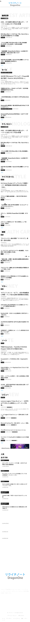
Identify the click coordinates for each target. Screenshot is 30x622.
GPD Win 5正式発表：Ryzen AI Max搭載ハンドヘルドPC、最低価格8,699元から (15, 60)
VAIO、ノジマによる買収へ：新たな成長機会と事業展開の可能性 (15, 376)
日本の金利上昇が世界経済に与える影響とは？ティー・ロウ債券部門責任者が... (14, 305)
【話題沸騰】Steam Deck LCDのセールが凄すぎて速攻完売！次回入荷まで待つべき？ (14, 52)
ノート (2, 343)
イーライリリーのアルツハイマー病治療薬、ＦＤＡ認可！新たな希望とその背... (14, 251)
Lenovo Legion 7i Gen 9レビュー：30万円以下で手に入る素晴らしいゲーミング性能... (14, 403)
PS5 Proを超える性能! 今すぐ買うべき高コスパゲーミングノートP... (14, 484)
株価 (2, 289)
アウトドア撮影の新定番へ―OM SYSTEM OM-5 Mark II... (14, 197)
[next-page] (2, 65)
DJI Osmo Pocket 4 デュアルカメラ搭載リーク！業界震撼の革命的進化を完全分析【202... (14, 185)
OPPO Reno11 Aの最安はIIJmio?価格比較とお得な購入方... (14, 507)
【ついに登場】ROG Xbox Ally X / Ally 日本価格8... (14, 151)
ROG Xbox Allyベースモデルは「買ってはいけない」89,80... (15, 143)
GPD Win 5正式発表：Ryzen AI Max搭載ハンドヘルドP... (15, 167)
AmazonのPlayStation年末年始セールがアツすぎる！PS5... (14, 114)
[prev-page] (1, 65)
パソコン (2, 37)
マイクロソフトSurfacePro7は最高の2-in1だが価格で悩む (15, 437)
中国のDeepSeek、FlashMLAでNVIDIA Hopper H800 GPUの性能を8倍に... (14, 348)
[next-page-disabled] (2, 443)
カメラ (2, 179)
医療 (2, 234)
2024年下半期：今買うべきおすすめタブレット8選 (14, 496)
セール (2, 91)
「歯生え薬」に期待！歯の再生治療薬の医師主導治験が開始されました (14, 259)
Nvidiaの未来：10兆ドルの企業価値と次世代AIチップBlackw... (14, 314)
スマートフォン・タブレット (6, 72)
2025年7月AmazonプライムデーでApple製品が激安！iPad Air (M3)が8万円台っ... (15, 77)
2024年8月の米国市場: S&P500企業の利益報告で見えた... (15, 322)
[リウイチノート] (15, 4)
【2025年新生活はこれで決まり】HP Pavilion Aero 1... (15, 97)
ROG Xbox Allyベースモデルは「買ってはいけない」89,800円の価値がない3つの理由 (15, 34)
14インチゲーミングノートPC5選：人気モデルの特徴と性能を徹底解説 (14, 463)
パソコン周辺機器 (4, 18)
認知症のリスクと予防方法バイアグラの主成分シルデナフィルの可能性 (14, 277)
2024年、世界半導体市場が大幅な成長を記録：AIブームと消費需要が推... (15, 385)
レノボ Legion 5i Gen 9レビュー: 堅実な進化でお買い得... (14, 415)
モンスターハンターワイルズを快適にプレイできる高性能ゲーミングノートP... (14, 474)
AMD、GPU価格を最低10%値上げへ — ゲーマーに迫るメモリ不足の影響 (14, 23)
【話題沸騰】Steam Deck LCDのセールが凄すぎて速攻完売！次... (14, 159)
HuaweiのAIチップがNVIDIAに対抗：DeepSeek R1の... (14, 359)
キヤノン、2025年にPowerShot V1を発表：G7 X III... (14, 214)
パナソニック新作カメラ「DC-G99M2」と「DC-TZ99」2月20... (14, 222)
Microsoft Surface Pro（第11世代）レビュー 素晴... (15, 423)
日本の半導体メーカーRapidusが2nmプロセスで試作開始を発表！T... (14, 368)
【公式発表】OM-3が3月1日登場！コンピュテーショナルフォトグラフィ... (14, 205)
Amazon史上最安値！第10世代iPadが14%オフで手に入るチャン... (15, 106)
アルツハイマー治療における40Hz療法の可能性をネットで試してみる (15, 268)
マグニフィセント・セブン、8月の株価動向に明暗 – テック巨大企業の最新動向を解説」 (15, 294)
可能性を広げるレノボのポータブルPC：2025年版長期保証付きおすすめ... (14, 89)
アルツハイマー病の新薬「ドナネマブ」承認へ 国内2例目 (14, 239)
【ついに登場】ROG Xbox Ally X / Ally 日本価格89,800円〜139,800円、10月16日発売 (14, 43)
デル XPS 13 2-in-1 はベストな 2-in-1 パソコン (13, 430)
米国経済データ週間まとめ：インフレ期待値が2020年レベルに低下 (15, 331)
